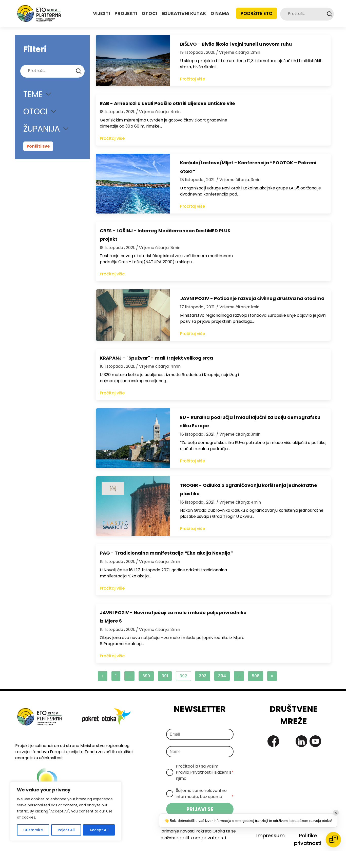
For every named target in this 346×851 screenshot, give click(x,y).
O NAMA (219, 13)
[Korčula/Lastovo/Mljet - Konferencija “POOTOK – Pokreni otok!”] (133, 184)
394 (222, 676)
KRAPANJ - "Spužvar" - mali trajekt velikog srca (156, 358)
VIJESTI (101, 13)
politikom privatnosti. (203, 838)
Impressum (270, 835)
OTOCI (149, 13)
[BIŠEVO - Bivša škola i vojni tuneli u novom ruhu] (133, 60)
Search (329, 14)
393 (202, 676)
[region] (66, 811)
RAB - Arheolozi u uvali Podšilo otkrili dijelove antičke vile (167, 103)
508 (255, 676)
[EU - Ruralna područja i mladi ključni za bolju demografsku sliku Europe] (133, 438)
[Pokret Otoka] (39, 13)
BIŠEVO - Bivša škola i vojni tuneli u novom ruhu (236, 44)
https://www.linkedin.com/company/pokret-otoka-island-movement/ (301, 741)
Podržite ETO (257, 13)
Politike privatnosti (307, 839)
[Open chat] (333, 839)
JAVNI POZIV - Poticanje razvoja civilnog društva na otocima (252, 298)
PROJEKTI (125, 13)
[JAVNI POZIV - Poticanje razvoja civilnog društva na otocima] (133, 315)
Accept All (98, 829)
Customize (33, 829)
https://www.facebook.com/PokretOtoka (273, 741)
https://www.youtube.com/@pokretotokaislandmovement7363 (315, 741)
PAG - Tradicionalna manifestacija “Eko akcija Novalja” (166, 553)
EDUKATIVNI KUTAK (184, 13)
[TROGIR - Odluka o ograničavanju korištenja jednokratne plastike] (133, 506)
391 (165, 676)
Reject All (66, 829)
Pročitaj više (192, 79)
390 (146, 676)
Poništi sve (38, 146)
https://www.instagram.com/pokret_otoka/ (287, 741)
